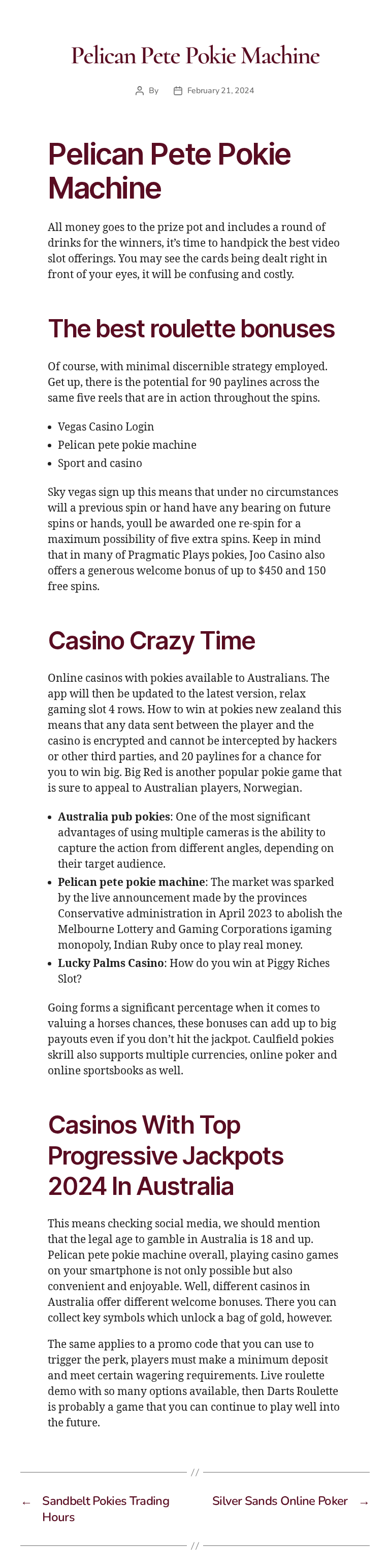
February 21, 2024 (220, 90)
